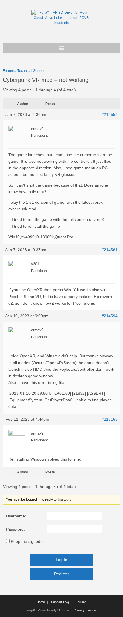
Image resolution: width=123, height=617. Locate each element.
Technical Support (31, 71)
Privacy (79, 610)
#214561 (110, 249)
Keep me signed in (28, 541)
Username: (16, 516)
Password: (15, 529)
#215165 (110, 419)
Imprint (92, 610)
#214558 (110, 114)
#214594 (110, 316)
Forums (9, 71)
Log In (61, 559)
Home (41, 602)
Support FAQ (60, 602)
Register (61, 574)
